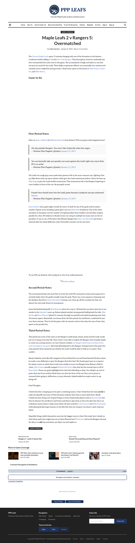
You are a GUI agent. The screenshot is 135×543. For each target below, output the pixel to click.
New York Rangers (64, 59)
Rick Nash (76, 209)
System (63, 529)
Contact (105, 539)
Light (43, 529)
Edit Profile (42, 516)
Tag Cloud (76, 516)
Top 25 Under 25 (40, 25)
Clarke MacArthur (54, 300)
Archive (98, 25)
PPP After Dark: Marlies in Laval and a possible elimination (31, 454)
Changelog (42, 519)
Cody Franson (83, 404)
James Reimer (34, 206)
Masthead (51, 519)
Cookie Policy (90, 539)
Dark (53, 529)
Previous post (23, 436)
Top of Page (58, 501)
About (51, 516)
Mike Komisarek (99, 404)
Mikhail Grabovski (57, 140)
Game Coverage (67, 32)
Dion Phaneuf (43, 315)
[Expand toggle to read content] (124, 464)
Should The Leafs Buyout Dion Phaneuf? (84, 439)
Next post (72, 436)
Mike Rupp (33, 181)
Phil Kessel (79, 419)
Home (23, 25)
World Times (29, 516)
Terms (82, 539)
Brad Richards (56, 309)
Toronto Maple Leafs (40, 56)
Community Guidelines (63, 516)
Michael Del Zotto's (65, 367)
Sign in (105, 25)
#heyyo (34, 195)
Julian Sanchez (53, 49)
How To (30, 25)
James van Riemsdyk (85, 219)
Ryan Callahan (41, 140)
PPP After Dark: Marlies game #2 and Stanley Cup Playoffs (72, 454)
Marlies (82, 25)
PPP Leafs (73, 9)
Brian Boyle (33, 370)
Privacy (75, 539)
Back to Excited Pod (55, 25)
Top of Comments (74, 501)
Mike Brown (40, 71)
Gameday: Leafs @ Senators (111, 453)
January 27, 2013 (68, 151)
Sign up (111, 25)
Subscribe (120, 521)
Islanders (43, 312)
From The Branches (71, 25)
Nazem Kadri (97, 398)
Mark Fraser (94, 68)
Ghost (69, 539)
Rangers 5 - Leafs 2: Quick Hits (30, 439)
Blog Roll (90, 25)
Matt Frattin (39, 367)
